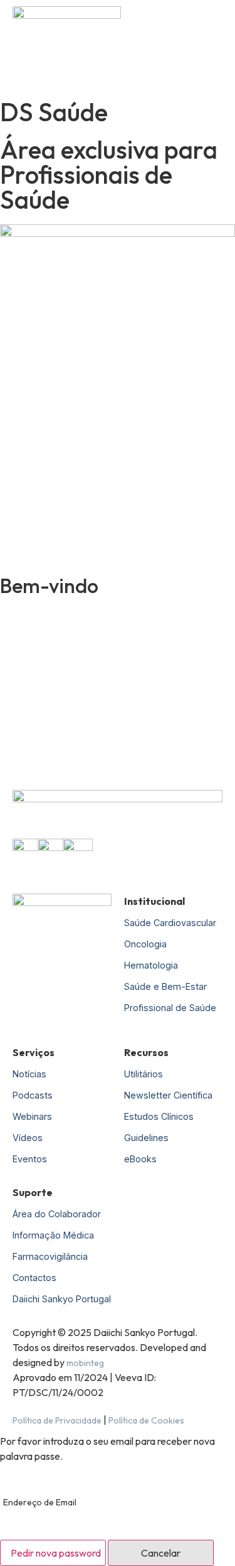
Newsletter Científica (168, 1095)
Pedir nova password (56, 1553)
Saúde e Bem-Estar (165, 986)
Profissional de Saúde (170, 1007)
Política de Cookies (146, 1420)
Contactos (34, 1277)
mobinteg (85, 1363)
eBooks (140, 1159)
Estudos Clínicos (159, 1116)
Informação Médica (53, 1235)
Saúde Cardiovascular (170, 922)
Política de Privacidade (57, 1420)
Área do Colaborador (57, 1214)
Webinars (32, 1116)
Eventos (30, 1159)
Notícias (29, 1074)
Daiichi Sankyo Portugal (62, 1299)
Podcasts (33, 1095)
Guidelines (146, 1137)
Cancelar (160, 1553)
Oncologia (145, 944)
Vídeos (28, 1137)
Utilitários (143, 1074)
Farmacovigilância (50, 1256)
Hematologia (151, 965)
